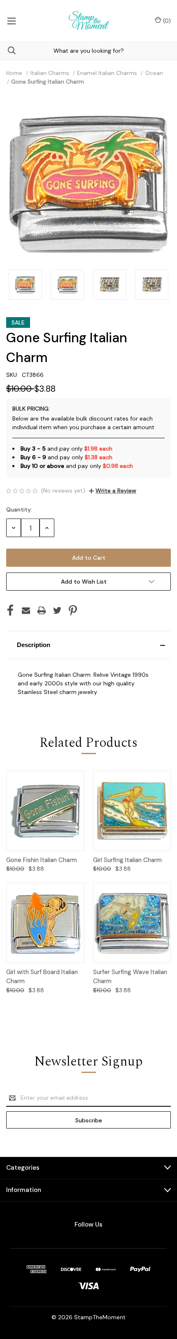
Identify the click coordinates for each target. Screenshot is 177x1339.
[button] (88, 645)
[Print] (41, 610)
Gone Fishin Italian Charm (41, 860)
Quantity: (19, 509)
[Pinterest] (73, 610)
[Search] (8, 50)
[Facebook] (10, 610)
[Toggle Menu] (11, 20)
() (166, 20)
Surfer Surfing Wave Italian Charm (130, 977)
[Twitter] (57, 610)
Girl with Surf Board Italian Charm (42, 977)
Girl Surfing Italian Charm (127, 860)
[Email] (26, 610)
